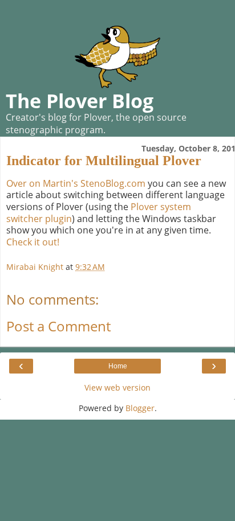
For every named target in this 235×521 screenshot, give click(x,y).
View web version (117, 387)
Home (117, 366)
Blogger (140, 408)
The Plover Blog (79, 101)
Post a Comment (58, 326)
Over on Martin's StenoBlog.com (75, 183)
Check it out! (32, 242)
